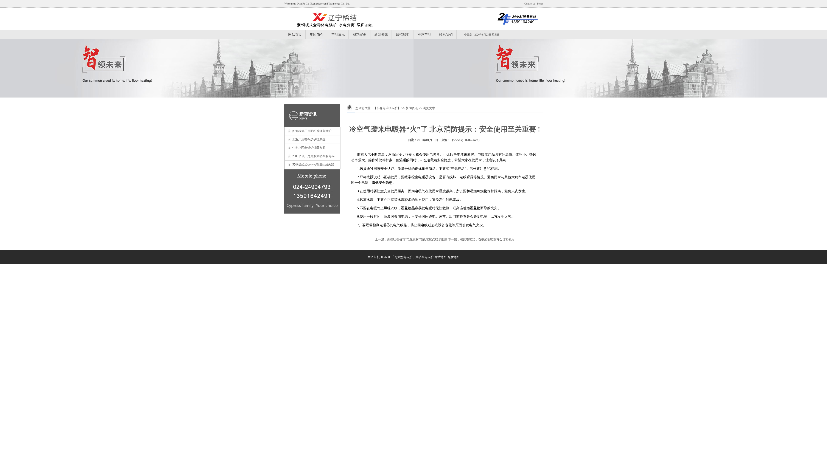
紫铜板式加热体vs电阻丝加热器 (313, 164)
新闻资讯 (381, 34)
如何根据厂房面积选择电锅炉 (311, 131)
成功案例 (360, 34)
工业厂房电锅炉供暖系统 (308, 139)
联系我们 (446, 34)
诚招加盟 (403, 34)
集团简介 (316, 34)
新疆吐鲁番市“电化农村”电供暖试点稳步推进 (417, 239)
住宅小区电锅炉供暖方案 (308, 147)
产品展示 (338, 34)
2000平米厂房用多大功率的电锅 (313, 156)
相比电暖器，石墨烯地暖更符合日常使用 (487, 239)
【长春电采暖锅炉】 (387, 108)
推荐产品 (424, 34)
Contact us (529, 3)
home (540, 3)
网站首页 (295, 34)
